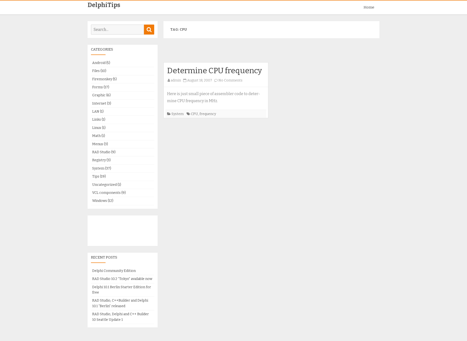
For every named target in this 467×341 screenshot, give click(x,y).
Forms (97, 87)
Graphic (99, 95)
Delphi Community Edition (114, 271)
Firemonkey (102, 79)
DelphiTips (104, 5)
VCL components (106, 193)
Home (369, 7)
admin (176, 80)
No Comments (230, 80)
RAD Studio (101, 152)
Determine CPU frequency (214, 70)
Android (99, 63)
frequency (207, 114)
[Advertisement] (271, 52)
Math (96, 136)
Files (96, 71)
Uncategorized (104, 185)
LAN (95, 111)
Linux (96, 128)
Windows (99, 201)
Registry (99, 160)
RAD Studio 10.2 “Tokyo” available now (122, 279)
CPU (194, 114)
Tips (95, 176)
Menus (97, 144)
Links (96, 119)
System (177, 114)
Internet (99, 103)
